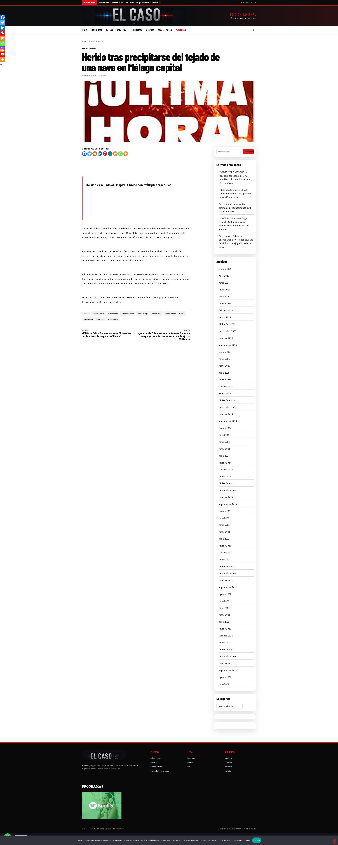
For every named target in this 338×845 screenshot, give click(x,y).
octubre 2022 (226, 580)
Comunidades (136, 30)
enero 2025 (225, 393)
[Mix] (115, 153)
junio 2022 (224, 608)
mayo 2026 (224, 289)
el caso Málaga (142, 313)
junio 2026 (224, 282)
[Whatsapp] (120, 153)
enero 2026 (225, 317)
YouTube (228, 771)
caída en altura (113, 313)
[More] (125, 153)
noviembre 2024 (227, 407)
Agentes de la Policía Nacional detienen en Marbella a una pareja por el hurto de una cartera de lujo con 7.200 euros (163, 335)
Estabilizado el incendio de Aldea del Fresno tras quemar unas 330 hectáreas (130, 2)
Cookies (190, 762)
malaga (181, 313)
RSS (188, 766)
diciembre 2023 (227, 483)
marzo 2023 (225, 545)
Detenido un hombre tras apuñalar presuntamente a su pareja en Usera (235, 208)
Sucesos (150, 30)
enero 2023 (225, 559)
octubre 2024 (226, 414)
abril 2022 (224, 621)
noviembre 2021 (227, 656)
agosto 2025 (225, 352)
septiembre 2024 (228, 421)
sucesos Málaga (112, 319)
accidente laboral (98, 313)
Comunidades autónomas (160, 771)
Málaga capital (88, 319)
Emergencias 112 (156, 313)
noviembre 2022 (227, 573)
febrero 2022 (226, 635)
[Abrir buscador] (253, 30)
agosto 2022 (225, 594)
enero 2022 (225, 642)
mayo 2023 (224, 531)
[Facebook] (84, 153)
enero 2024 (225, 476)
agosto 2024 (225, 428)
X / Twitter (228, 762)
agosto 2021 (225, 677)
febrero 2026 (226, 310)
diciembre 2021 (227, 649)
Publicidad (181, 30)
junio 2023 (224, 524)
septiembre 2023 (228, 504)
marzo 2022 (225, 628)
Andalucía (121, 30)
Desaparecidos (165, 30)
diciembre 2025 (227, 324)
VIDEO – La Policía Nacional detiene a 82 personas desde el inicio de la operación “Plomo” (106, 333)
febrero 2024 (226, 469)
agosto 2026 (225, 269)
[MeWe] (110, 153)
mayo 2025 (224, 365)
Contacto (154, 762)
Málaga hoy (100, 319)
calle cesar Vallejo (128, 313)
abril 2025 (224, 372)
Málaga (109, 30)
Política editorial (157, 766)
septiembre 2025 (228, 345)
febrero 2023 (226, 552)
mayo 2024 (224, 448)
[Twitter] (89, 153)
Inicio (84, 30)
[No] (334, 841)
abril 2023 (224, 538)
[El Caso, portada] (134, 16)
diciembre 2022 (227, 566)
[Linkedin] (100, 153)
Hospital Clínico (170, 313)
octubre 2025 (226, 338)
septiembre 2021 (228, 670)
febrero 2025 (226, 386)
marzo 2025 (225, 379)
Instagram (228, 766)
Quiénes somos (156, 758)
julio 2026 (224, 275)
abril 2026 (224, 296)
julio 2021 (224, 684)
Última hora (96, 30)
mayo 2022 (224, 614)
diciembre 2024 (227, 400)
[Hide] (1, 64)
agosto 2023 (225, 511)
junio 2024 (224, 442)
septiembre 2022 (228, 587)
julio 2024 (224, 435)
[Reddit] (94, 153)
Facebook (228, 758)
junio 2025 (224, 359)
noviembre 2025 (227, 331)
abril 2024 (224, 455)
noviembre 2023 (227, 490)
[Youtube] (2, 54)
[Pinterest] (105, 153)
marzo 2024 (225, 462)
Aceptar (256, 840)
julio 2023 (224, 518)
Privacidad (191, 758)
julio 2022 (224, 601)
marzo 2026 (225, 303)
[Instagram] (2, 49)
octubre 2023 (226, 497)
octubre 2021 (226, 663)
